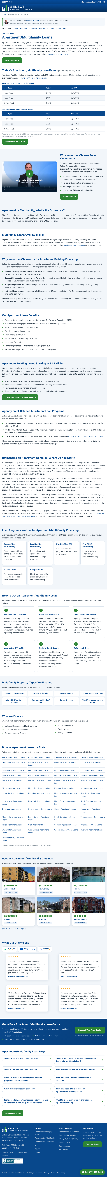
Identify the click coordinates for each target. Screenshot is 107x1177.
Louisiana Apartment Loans (92, 775)
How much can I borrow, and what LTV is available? (73, 1079)
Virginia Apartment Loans (91, 825)
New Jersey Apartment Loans (90, 794)
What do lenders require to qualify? (19, 1089)
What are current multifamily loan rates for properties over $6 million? (23, 1079)
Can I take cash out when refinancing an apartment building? (74, 1101)
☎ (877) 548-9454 (9, 2)
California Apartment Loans (92, 757)
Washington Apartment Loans (11, 831)
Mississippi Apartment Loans (40, 788)
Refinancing (33, 28)
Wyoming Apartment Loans (91, 830)
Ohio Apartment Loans (11, 809)
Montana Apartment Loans (91, 788)
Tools (37, 1145)
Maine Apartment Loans (12, 780)
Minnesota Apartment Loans (14, 788)
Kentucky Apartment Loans (65, 775)
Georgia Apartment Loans (13, 770)
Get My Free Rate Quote (15, 142)
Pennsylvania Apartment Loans (90, 810)
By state (58, 28)
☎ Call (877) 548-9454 (92, 1172)
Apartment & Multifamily (45, 1138)
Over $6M (23, 28)
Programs (50, 28)
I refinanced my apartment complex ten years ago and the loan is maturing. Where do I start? (26, 1101)
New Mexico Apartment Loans (12, 802)
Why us (42, 28)
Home (4, 14)
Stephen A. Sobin (32, 21)
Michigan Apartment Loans (91, 780)
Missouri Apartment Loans (65, 788)
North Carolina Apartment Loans (65, 802)
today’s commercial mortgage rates (33, 78)
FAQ (64, 28)
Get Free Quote (69, 196)
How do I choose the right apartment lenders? (76, 1069)
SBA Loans (63, 1150)
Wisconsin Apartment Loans (66, 830)
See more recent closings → (14, 929)
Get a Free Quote (12, 60)
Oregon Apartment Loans (65, 809)
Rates (16, 28)
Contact (38, 1152)
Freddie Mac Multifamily (69, 1135)
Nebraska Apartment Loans (13, 793)
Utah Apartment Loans (37, 825)
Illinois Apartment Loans (64, 770)
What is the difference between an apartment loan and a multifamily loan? (76, 1059)
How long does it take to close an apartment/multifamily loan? (70, 1090)
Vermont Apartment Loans (65, 825)
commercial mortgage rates (59, 54)
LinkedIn (5, 1152)
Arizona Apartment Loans (39, 757)
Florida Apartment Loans (90, 762)
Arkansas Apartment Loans (65, 757)
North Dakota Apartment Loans (90, 802)
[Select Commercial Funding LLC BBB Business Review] (12, 1163)
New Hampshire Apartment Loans (65, 794)
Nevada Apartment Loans (39, 793)
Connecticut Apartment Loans (38, 763)
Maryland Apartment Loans (39, 780)
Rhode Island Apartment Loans (12, 818)
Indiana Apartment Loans (91, 770)
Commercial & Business (45, 1142)
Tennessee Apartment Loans (92, 817)
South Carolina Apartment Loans (39, 818)
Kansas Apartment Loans (39, 775)
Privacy (46, 1173)
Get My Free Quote (13, 1113)
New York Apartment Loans (39, 801)
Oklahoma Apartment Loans (40, 809)
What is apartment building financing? (21, 1069)
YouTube (5, 1156)
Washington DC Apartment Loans (13, 839)
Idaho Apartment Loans (38, 770)
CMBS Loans (64, 1142)
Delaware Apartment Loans (65, 762)
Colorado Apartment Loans (13, 762)
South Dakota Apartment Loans (64, 818)
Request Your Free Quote (89, 1030)
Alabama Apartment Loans (13, 757)
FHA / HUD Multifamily (68, 1139)
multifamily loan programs (74, 245)
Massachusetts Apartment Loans (65, 781)
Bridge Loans (64, 1146)
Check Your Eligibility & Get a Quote (20, 397)
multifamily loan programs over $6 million (85, 436)
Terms (53, 1173)
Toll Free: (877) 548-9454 (13, 1145)
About (37, 1149)
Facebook (12, 1152)
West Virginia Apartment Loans (38, 831)
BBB (25, 1152)
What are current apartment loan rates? (21, 1058)
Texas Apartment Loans (12, 825)
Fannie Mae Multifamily (69, 1132)
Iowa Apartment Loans (11, 775)
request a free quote (26, 516)
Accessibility (61, 1173)
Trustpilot (20, 1152)
